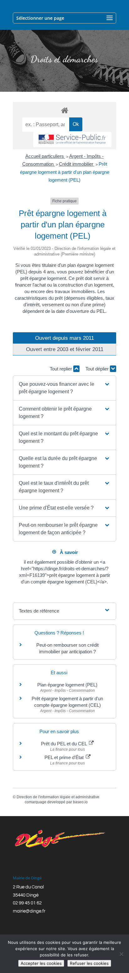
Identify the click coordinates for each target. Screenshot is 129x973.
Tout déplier (97, 368)
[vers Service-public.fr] (72, 139)
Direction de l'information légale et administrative (58, 797)
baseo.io (80, 802)
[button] (64, 388)
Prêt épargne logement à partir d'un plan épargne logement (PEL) (64, 172)
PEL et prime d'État (64, 757)
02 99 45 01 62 (27, 903)
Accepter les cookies (41, 963)
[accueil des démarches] (64, 110)
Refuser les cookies (89, 963)
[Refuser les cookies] (121, 954)
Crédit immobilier (77, 164)
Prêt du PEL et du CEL (64, 743)
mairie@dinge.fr (29, 911)
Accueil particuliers (45, 156)
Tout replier (61, 368)
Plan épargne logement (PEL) (67, 684)
